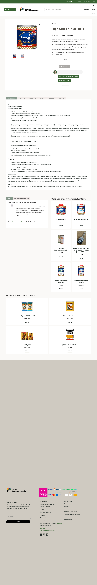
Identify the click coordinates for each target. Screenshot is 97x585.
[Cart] (93, 6)
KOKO (57, 58)
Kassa (93, 9)
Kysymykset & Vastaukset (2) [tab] (21, 198)
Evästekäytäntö (68, 519)
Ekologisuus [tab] (52, 98)
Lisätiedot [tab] (61, 98)
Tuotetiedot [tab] (22, 98)
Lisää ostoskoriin (64, 66)
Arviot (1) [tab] (9, 198)
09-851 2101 (42, 529)
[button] (39, 24)
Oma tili (93, 13)
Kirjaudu (86, 9)
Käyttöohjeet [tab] (32, 98)
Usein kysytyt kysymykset (70, 511)
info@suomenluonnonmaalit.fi (47, 530)
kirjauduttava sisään (17, 222)
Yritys (94, 1)
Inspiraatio (87, 1)
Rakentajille (69, 1)
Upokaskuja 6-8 (44, 511)
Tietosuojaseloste (69, 517)
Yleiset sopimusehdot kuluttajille (72, 514)
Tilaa (18, 521)
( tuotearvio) (69, 35)
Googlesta (59, 523)
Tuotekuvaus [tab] (11, 98)
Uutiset (79, 1)
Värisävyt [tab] (42, 98)
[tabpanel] (48, 144)
